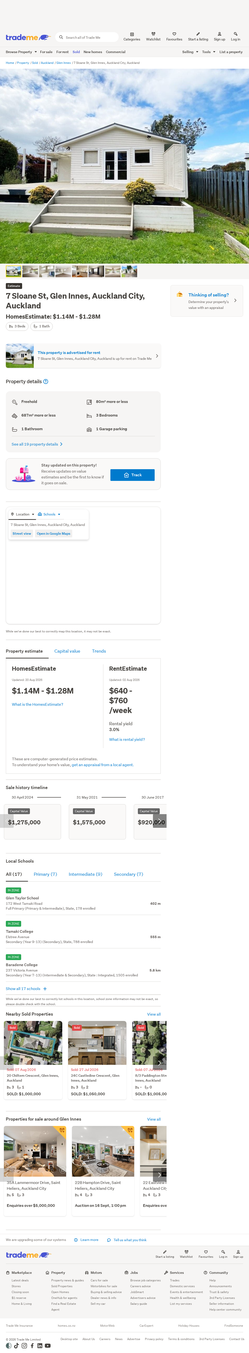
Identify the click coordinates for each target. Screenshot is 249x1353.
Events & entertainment (186, 1292)
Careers (104, 1339)
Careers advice (140, 1286)
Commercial (115, 51)
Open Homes (60, 1292)
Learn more (89, 1240)
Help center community (225, 1309)
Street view (22, 533)
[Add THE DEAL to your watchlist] (59, 1133)
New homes (93, 51)
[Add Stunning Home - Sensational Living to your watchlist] (127, 1133)
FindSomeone (233, 1325)
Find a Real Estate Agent (63, 1307)
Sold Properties (61, 1286)
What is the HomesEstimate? (37, 704)
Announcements (220, 1286)
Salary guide (138, 1304)
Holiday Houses (188, 1325)
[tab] (22, 514)
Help (212, 1280)
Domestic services (182, 1286)
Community (218, 1272)
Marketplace (22, 1272)
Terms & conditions (181, 1339)
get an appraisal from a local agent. (103, 764)
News (119, 1339)
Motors (96, 1272)
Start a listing (165, 1257)
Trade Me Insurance (19, 1325)
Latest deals (20, 1280)
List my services (181, 1304)
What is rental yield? (127, 739)
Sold (76, 51)
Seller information (221, 1304)
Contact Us (236, 1339)
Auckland (47, 63)
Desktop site (69, 1339)
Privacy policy (154, 1339)
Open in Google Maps (53, 533)
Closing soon (20, 1292)
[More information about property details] (46, 381)
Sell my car (98, 1304)
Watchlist (186, 1257)
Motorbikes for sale (104, 1286)
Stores (16, 1286)
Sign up (219, 39)
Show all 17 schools (23, 988)
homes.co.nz (66, 1325)
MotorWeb (107, 1325)
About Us (88, 1339)
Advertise (133, 1339)
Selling (188, 51)
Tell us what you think (130, 1240)
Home (10, 63)
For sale (46, 51)
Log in (235, 39)
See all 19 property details (35, 444)
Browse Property (19, 51)
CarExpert (146, 1325)
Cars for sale (99, 1280)
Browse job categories (145, 1280)
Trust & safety (219, 1292)
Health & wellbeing (183, 1298)
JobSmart (137, 1292)
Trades (174, 1280)
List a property (231, 51)
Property (23, 63)
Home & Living (22, 1304)
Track (136, 474)
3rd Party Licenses (222, 1298)
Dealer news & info (103, 1298)
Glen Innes (63, 63)
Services (177, 1272)
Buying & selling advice (106, 1292)
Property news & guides (67, 1280)
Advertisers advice (143, 1298)
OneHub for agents (64, 1298)
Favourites (206, 1257)
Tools (206, 51)
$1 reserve (19, 1298)
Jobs (134, 1272)
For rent (62, 51)
